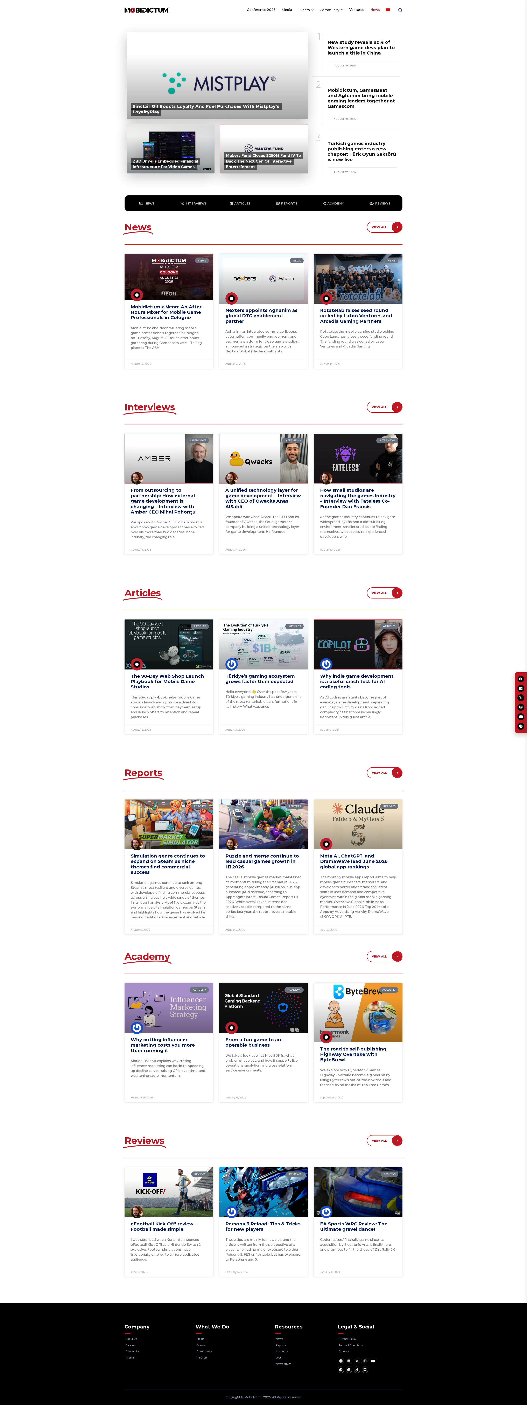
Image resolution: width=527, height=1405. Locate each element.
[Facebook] (341, 1361)
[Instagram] (365, 1361)
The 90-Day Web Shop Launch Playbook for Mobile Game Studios (167, 681)
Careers (130, 1345)
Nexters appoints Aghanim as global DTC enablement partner (261, 316)
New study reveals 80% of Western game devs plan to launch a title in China (361, 48)
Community (329, 10)
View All (379, 227)
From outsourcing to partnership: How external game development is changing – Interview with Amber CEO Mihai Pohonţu (163, 501)
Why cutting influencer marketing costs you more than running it (163, 1045)
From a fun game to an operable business (253, 1042)
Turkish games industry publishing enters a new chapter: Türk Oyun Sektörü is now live (362, 151)
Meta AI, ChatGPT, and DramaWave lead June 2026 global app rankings (354, 861)
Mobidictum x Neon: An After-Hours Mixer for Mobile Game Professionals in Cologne (167, 312)
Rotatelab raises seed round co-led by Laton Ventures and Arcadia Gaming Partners (356, 316)
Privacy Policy (347, 1338)
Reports (281, 1345)
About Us (131, 1338)
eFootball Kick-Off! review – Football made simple (164, 1226)
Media (287, 10)
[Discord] (365, 1370)
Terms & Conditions (351, 1345)
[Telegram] (341, 1370)
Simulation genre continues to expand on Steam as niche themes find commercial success (168, 864)
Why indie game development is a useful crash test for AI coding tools (357, 681)
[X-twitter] (357, 1361)
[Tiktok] (357, 1370)
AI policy (344, 1351)
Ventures (356, 10)
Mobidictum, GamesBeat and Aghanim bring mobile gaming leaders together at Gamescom (361, 98)
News (375, 10)
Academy (282, 1351)
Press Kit (131, 1357)
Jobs (278, 1357)
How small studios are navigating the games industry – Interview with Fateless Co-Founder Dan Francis (357, 498)
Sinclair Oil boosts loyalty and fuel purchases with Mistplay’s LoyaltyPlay (206, 109)
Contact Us (132, 1351)
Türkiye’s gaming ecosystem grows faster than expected (260, 678)
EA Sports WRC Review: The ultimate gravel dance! (353, 1226)
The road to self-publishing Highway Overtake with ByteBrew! (353, 1054)
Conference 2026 (261, 10)
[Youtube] (373, 1361)
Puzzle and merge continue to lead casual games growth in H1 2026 (262, 861)
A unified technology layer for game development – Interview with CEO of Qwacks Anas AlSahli (263, 498)
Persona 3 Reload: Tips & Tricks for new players (263, 1226)
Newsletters (283, 1363)
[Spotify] (349, 1370)
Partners (202, 1357)
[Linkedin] (349, 1361)
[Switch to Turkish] (388, 10)
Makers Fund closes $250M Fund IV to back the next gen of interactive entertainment (263, 161)
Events (304, 10)
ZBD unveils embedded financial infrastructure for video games (165, 164)
